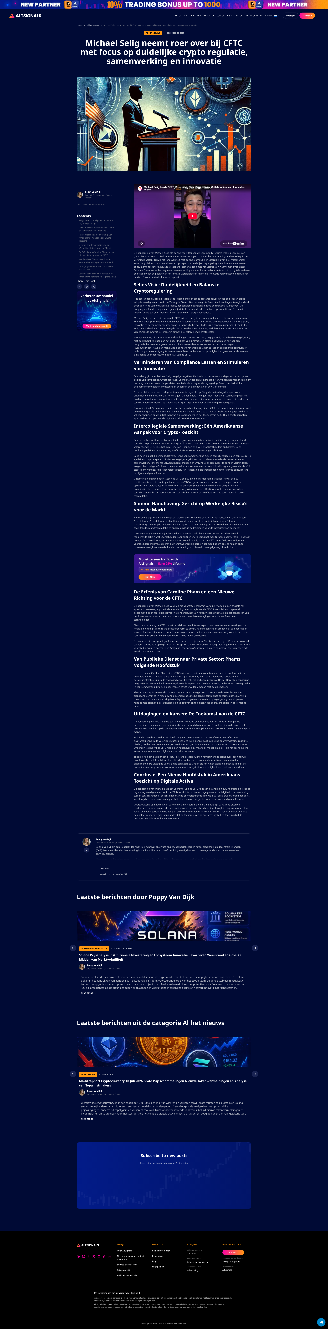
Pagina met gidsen (161, 1250)
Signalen (194, 15)
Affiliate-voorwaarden (127, 1275)
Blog (253, 15)
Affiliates (191, 1253)
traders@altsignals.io (197, 1262)
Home (79, 25)
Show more (104, 868)
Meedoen (307, 15)
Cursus (220, 15)
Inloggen (290, 15)
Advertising (192, 1270)
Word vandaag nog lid (97, 326)
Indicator (209, 15)
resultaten (242, 15)
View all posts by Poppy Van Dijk (113, 874)
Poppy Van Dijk (103, 839)
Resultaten (157, 1256)
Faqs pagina (158, 1266)
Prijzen (230, 15)
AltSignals (227, 1269)
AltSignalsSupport (231, 1261)
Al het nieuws (93, 25)
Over (124, 1250)
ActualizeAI (181, 15)
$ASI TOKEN (266, 15)
